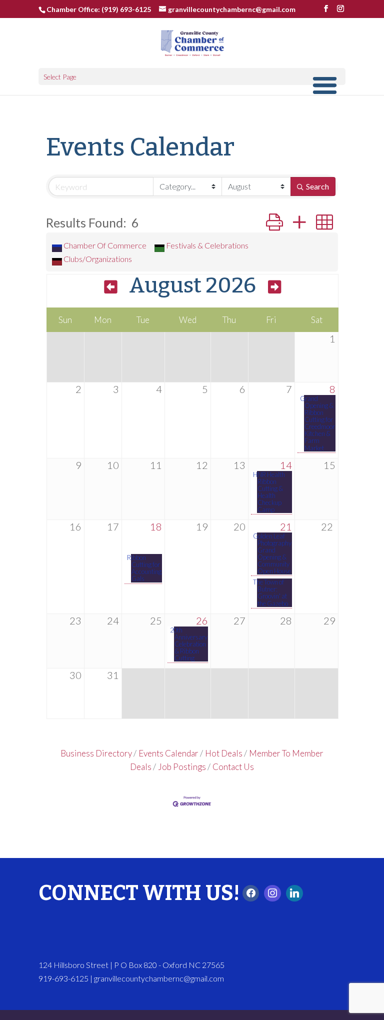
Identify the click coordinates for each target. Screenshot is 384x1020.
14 (286, 465)
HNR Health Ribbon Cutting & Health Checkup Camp (271, 492)
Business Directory (96, 753)
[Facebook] (251, 893)
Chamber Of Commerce (105, 245)
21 (286, 526)
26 (202, 620)
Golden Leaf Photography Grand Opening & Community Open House (274, 553)
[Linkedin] (295, 893)
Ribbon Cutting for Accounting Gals (146, 568)
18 (156, 526)
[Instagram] (273, 893)
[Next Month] (274, 287)
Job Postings (182, 767)
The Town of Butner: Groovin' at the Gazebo (272, 592)
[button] (274, 222)
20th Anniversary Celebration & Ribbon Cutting (191, 644)
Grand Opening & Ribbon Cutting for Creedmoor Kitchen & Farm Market (319, 423)
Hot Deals (223, 753)
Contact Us (233, 767)
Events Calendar (168, 753)
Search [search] (317, 186)
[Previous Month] (110, 287)
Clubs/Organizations (98, 259)
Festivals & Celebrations (207, 245)
